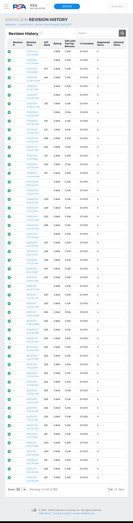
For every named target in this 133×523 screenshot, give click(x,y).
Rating (57, 43)
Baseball (10, 24)
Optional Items (119, 43)
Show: (12, 489)
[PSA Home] (21, 6)
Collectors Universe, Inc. (67, 509)
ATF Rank (47, 43)
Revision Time (31, 43)
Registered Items (103, 43)
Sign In (67, 6)
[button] (39, 6)
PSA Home (45, 513)
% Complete (87, 43)
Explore (118, 6)
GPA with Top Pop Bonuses (70, 43)
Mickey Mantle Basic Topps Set (53, 24)
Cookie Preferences (83, 513)
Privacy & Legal (61, 513)
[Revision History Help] (41, 33)
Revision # (18, 43)
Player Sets (26, 24)
